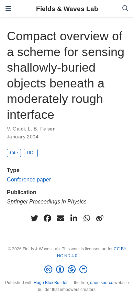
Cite (14, 152)
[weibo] (99, 218)
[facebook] (47, 218)
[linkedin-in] (73, 218)
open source (101, 282)
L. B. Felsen (42, 129)
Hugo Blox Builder (51, 282)
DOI (31, 152)
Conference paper (29, 179)
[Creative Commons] (67, 269)
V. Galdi (16, 129)
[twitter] (34, 218)
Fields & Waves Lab (67, 8)
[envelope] (60, 218)
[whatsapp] (86, 218)
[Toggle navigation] (8, 8)
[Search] (125, 9)
